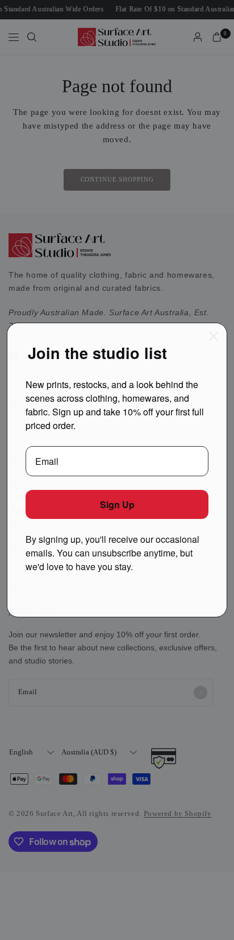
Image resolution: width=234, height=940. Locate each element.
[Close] (213, 336)
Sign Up (117, 504)
